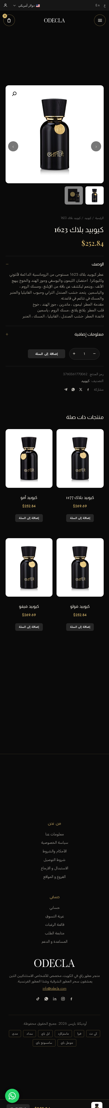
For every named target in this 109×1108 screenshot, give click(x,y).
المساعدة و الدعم (54, 941)
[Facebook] (88, 389)
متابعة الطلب (54, 933)
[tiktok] (38, 999)
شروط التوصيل (54, 859)
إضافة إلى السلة (46, 354)
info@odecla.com (54, 988)
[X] (81, 389)
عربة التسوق (54, 916)
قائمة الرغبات (54, 924)
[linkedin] (54, 999)
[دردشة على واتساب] (12, 1096)
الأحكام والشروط (55, 851)
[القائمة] (100, 20)
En (98, 5)
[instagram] (63, 999)
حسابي (54, 907)
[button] (14, 93)
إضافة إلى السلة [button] (80, 518)
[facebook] (71, 999)
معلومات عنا (54, 834)
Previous (96, 146)
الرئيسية (99, 218)
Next (13, 146)
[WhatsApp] (73, 389)
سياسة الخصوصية (54, 842)
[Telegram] (66, 389)
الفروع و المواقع (54, 876)
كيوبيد (87, 218)
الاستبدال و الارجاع (54, 868)
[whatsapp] (46, 999)
